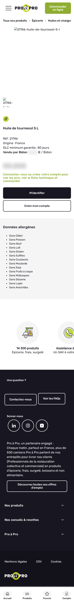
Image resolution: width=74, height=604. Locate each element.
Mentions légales (16, 561)
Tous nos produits (15, 20)
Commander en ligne (58, 8)
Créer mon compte (37, 206)
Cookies (56, 561)
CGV (39, 561)
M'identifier (37, 193)
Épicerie (37, 20)
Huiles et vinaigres (60, 20)
